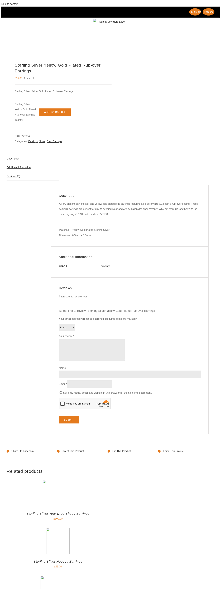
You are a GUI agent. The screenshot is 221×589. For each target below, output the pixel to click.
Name (63, 367)
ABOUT (29, 29)
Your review (66, 336)
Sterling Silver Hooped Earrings (58, 561)
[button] (213, 28)
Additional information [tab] (19, 167)
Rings (130, 29)
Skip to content (9, 3)
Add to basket (55, 112)
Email (63, 383)
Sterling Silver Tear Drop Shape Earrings (58, 513)
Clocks (63, 29)
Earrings (77, 29)
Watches (146, 29)
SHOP (181, 29)
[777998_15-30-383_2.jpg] (55, 46)
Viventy (105, 265)
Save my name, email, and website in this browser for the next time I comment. (107, 392)
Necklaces (112, 29)
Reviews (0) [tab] (13, 176)
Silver (42, 141)
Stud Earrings (54, 141)
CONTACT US (199, 29)
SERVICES (165, 29)
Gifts (94, 29)
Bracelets (44, 29)
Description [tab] (13, 158)
